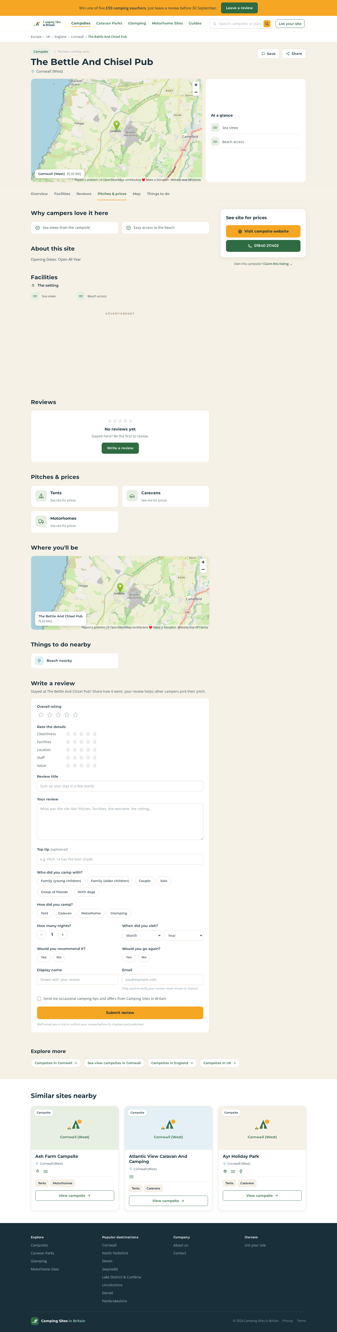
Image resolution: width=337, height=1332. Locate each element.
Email (127, 970)
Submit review (120, 1012)
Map (137, 194)
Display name (49, 970)
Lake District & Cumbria (121, 1277)
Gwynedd (110, 1269)
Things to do (158, 194)
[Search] (266, 23)
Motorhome (91, 913)
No (58, 957)
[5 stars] (75, 715)
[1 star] (41, 715)
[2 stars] (50, 715)
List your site (290, 23)
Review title (47, 776)
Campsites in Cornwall (53, 1063)
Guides (195, 23)
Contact (179, 1253)
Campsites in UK (217, 1063)
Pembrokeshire (114, 1301)
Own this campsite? (263, 264)
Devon (107, 1261)
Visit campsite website (266, 231)
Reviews (83, 194)
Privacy (287, 1321)
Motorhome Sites (167, 23)
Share (297, 54)
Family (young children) (61, 881)
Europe (36, 37)
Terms (301, 1321)
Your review (47, 799)
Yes (44, 957)
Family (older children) (110, 881)
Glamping (137, 23)
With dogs (86, 892)
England (60, 37)
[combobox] (240, 23)
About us (180, 1245)
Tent (44, 913)
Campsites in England (169, 1063)
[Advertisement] (120, 352)
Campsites (80, 23)
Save (271, 54)
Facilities (62, 194)
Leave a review (239, 8)
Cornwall (77, 37)
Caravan (65, 913)
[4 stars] (67, 715)
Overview (39, 194)
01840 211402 (266, 246)
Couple (144, 881)
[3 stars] (58, 715)
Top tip (52, 849)
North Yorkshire (115, 1253)
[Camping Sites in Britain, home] (49, 24)
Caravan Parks (109, 23)
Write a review (120, 448)
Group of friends (54, 892)
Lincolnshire (112, 1285)
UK (48, 37)
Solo (163, 881)
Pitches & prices (112, 194)
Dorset (107, 1293)
